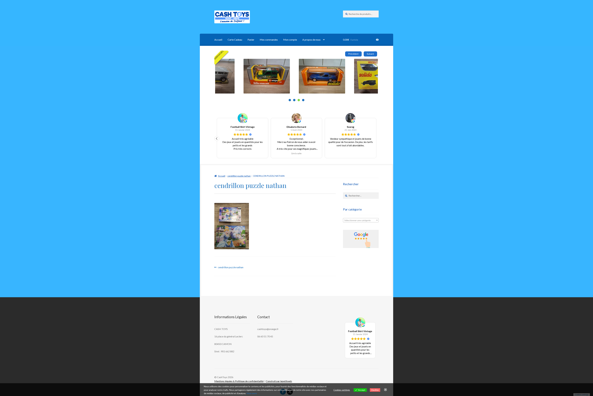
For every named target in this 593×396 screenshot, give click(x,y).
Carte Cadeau (235, 39)
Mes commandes (269, 39)
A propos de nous (311, 39)
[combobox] (361, 220)
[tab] (290, 100)
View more (251, 393)
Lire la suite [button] (350, 153)
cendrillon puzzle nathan (239, 176)
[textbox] (361, 220)
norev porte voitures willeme (246, 62)
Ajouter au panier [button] (243, 83)
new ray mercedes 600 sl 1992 (302, 62)
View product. (251, 70)
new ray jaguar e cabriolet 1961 (358, 62)
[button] (376, 138)
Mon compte (290, 39)
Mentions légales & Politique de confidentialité (239, 381)
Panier (251, 39)
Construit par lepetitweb (279, 381)
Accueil (218, 39)
